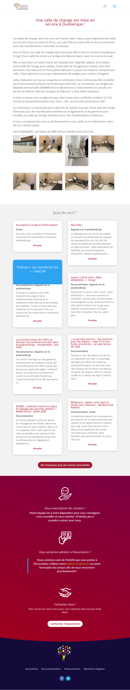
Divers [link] (19, 229)
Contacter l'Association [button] (65, 623)
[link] (21, 6)
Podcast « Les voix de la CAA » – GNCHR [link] (37, 269)
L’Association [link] (72, 669)
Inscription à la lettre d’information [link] (37, 225)
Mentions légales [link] (94, 669)
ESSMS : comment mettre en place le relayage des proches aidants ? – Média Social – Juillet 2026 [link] (36, 409)
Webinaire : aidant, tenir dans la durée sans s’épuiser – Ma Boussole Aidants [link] (92, 405)
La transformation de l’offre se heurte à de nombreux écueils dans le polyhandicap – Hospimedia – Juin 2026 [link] (37, 343)
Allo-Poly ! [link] (76, 225)
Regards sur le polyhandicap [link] (86, 229)
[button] (114, 8)
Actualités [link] (32, 669)
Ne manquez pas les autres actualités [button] (65, 465)
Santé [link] (92, 411)
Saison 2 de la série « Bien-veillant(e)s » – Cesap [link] (86, 279)
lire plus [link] (37, 245)
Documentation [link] (24, 285)
